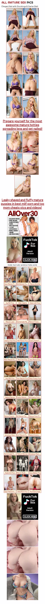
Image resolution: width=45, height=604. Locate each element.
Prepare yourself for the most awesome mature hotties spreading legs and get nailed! (22, 124)
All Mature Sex (17, 2)
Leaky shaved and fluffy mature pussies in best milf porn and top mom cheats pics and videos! (22, 203)
